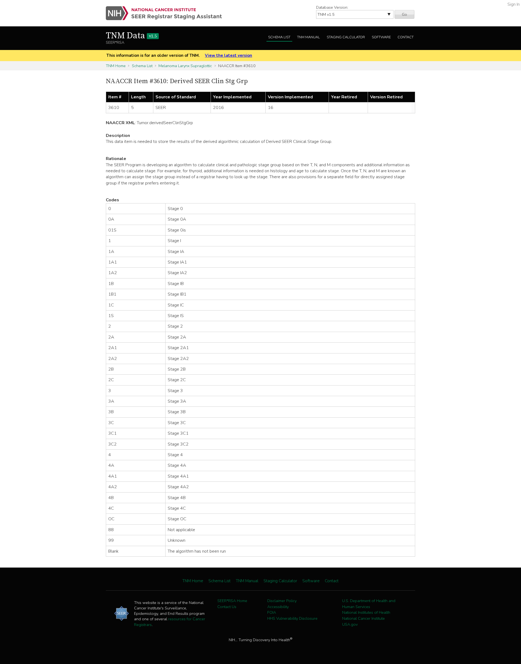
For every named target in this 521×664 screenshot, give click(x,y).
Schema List (279, 37)
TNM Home (116, 65)
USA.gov (350, 624)
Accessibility (278, 606)
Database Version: (332, 7)
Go (404, 14)
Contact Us (226, 606)
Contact (406, 37)
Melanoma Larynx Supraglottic (185, 65)
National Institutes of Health (366, 612)
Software (381, 37)
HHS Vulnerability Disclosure (292, 618)
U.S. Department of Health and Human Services (368, 603)
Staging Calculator (346, 37)
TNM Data (131, 35)
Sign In (513, 4)
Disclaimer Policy (282, 600)
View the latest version (228, 55)
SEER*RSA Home (232, 600)
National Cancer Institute (363, 618)
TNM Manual (308, 37)
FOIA (271, 612)
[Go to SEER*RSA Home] (167, 13)
